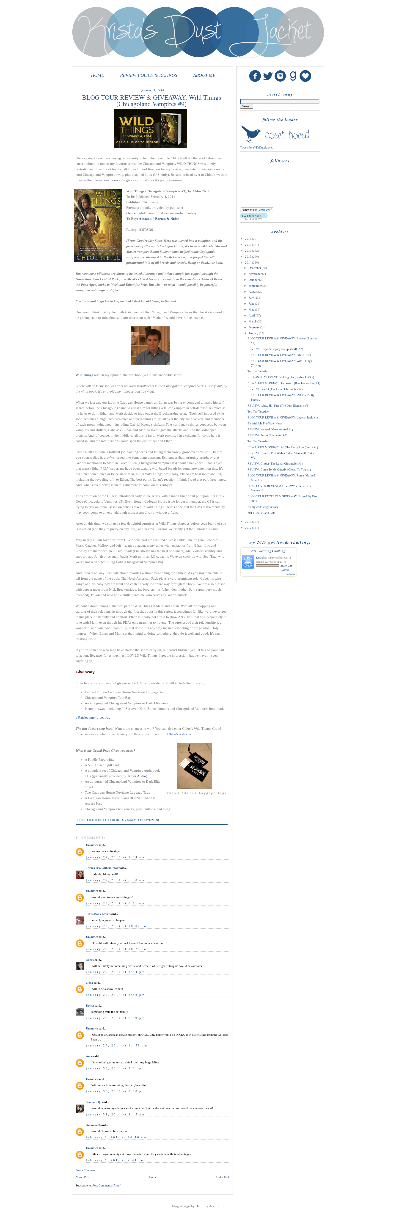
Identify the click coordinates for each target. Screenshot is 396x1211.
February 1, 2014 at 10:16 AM (116, 1137)
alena (89, 982)
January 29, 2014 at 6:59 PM (115, 1018)
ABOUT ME (204, 75)
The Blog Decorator (210, 1206)
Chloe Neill (111, 819)
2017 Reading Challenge (268, 550)
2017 (248, 244)
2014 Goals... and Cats (261, 513)
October (254, 279)
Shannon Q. (93, 1102)
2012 (248, 527)
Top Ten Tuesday (258, 371)
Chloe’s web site (179, 734)
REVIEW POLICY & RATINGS (148, 75)
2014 (248, 262)
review (149, 819)
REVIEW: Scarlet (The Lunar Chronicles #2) (275, 389)
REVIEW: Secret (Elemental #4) (267, 435)
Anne (89, 1056)
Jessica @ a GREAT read (102, 868)
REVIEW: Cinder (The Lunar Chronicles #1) (275, 463)
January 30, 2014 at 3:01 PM (115, 1068)
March (253, 321)
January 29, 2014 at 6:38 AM (115, 880)
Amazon (145, 218)
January (254, 333)
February (254, 327)
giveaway (128, 819)
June (252, 303)
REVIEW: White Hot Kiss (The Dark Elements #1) (278, 405)
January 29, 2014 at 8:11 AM (115, 903)
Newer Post (82, 1177)
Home (153, 1177)
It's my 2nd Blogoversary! (263, 507)
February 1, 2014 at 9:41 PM (115, 1160)
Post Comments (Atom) (107, 1185)
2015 (248, 256)
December (255, 268)
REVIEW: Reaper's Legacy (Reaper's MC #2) (275, 349)
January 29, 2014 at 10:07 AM (116, 926)
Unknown (92, 845)
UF (158, 819)
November (255, 273)
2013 (248, 521)
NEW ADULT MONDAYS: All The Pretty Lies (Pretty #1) (283, 447)
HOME (97, 75)
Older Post (222, 1177)
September (255, 285)
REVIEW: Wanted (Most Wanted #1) (270, 429)
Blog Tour (94, 819)
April (252, 315)
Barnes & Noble (167, 218)
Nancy (90, 959)
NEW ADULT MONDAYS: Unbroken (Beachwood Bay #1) (284, 383)
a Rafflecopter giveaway (93, 717)
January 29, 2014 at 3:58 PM (115, 994)
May (252, 309)
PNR (140, 819)
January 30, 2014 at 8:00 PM (115, 1091)
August (253, 291)
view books (289, 574)
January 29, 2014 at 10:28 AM (116, 949)
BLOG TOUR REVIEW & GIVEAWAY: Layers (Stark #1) (283, 417)
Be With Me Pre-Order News (265, 423)
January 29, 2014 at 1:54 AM (115, 857)
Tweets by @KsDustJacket (256, 147)
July (252, 297)
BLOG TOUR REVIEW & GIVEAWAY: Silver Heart (279, 355)
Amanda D (93, 1125)
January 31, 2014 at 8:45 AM (115, 1114)
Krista (90, 1005)
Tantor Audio (136, 776)
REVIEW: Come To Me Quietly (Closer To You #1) (279, 469)
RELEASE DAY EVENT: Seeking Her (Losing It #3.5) (281, 377)
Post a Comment (86, 1170)
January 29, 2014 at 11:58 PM (117, 1045)
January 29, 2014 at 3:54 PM (115, 972)
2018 (248, 238)
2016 (248, 250)
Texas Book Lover (98, 914)
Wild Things (84, 375)
